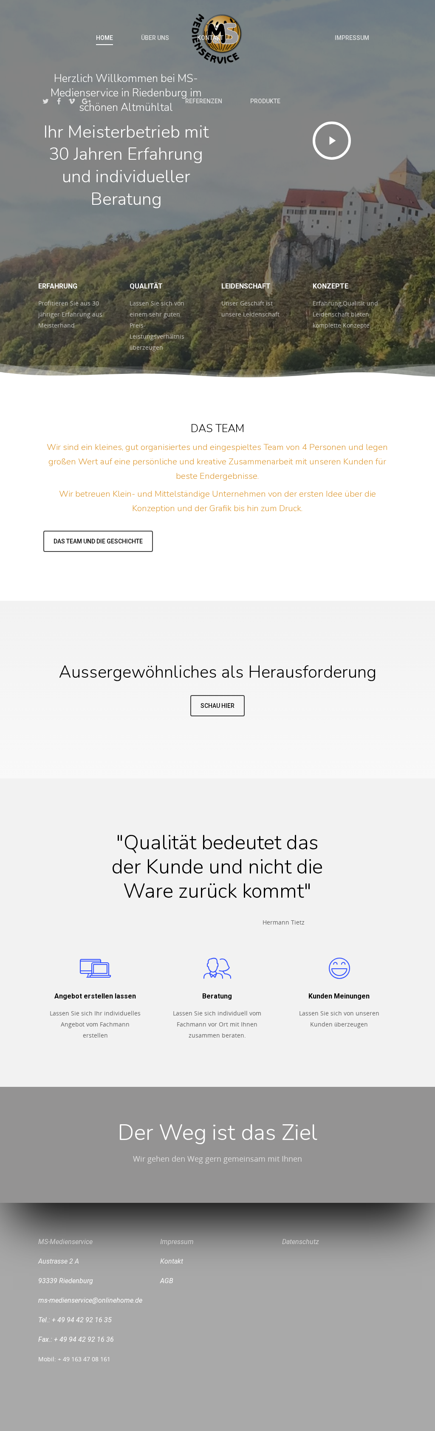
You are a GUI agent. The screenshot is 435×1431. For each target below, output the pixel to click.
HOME (104, 37)
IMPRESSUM (352, 37)
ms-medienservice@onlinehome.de (90, 1300)
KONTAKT (210, 37)
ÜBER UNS (155, 37)
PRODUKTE (265, 101)
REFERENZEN (203, 101)
